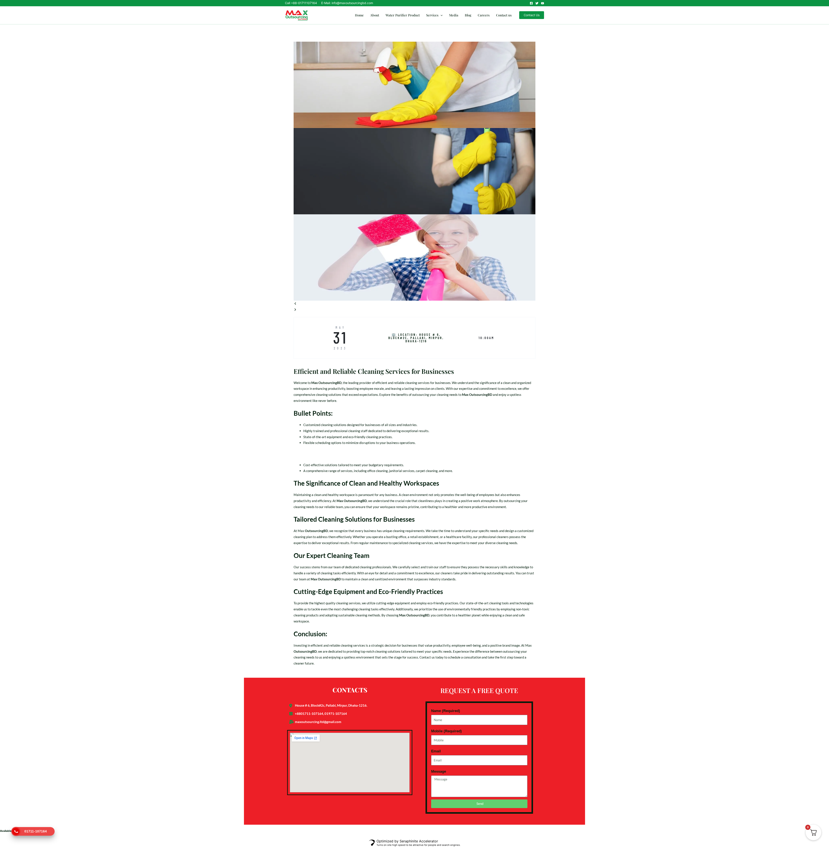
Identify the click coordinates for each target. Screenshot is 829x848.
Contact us (504, 15)
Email (436, 751)
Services (432, 15)
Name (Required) (445, 711)
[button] (440, 15)
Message (438, 771)
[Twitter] (536, 3)
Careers (484, 15)
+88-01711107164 (304, 3)
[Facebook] (531, 3)
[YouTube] (542, 3)
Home (359, 15)
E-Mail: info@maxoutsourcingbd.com (347, 3)
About (374, 15)
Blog (468, 15)
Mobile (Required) (446, 731)
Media (453, 15)
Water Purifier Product (403, 15)
